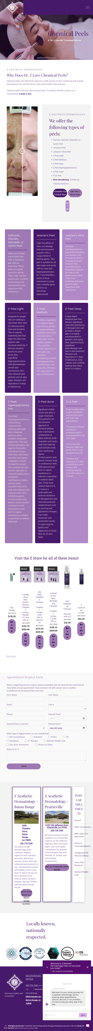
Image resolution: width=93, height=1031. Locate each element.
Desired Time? (54, 714)
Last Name (53, 694)
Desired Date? (54, 723)
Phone (9, 714)
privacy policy (28, 1028)
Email (9, 704)
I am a (51, 704)
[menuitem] (83, 820)
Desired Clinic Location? (17, 723)
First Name (12, 694)
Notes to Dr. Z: (13, 749)
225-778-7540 (32, 985)
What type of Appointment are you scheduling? (28, 733)
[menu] (88, 7)
